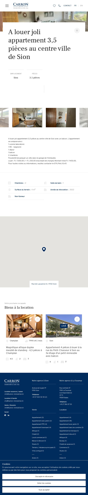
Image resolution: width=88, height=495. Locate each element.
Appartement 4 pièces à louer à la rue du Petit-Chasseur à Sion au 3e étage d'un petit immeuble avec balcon (64, 351)
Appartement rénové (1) (67, 434)
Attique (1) (35, 431)
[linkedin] (8, 415)
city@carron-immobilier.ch (13, 401)
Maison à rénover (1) (39, 441)
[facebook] (5, 415)
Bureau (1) (63, 441)
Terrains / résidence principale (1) (43, 447)
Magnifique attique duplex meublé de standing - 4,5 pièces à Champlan (24, 350)
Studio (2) (63, 451)
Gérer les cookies (44, 483)
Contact (67, 6)
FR (75, 6)
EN (81, 6)
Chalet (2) (35, 434)
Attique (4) (63, 437)
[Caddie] (54, 5)
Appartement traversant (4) (41, 427)
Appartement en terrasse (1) (69, 431)
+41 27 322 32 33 (38, 397)
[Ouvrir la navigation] (7, 5)
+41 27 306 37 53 (65, 404)
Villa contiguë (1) (38, 451)
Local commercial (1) (39, 437)
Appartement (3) (38, 417)
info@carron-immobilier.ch (14, 394)
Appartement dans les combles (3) (71, 427)
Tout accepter (44, 490)
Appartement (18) (65, 421)
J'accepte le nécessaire (44, 477)
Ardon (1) (35, 458)
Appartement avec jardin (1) (69, 424)
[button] (44, 249)
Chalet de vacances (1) (67, 444)
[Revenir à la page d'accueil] (18, 6)
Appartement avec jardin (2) (42, 421)
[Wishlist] (37, 319)
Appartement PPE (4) (39, 424)
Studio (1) (35, 444)
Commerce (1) (64, 447)
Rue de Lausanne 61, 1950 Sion (44, 284)
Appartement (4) (65, 417)
